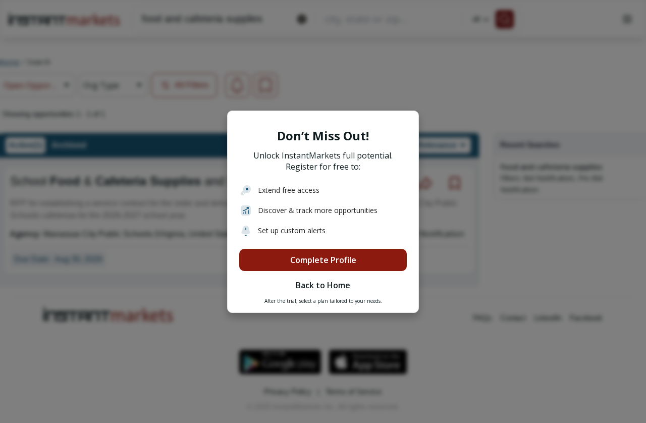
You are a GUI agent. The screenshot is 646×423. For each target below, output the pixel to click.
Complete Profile (323, 260)
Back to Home (323, 285)
